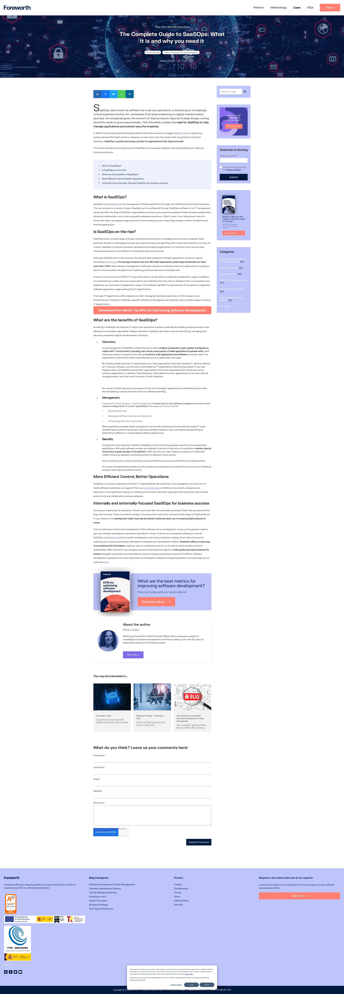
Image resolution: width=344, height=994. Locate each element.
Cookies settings (176, 985)
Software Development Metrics (231, 299)
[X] (15, 972)
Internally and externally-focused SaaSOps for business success (135, 183)
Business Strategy (153, 52)
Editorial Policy (181, 900)
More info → (133, 654)
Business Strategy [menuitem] (98, 904)
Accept (191, 985)
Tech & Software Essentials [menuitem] (103, 892)
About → (8, 964)
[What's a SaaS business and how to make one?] (152, 709)
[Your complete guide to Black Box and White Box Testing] (192, 709)
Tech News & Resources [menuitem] (101, 908)
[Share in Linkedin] (97, 94)
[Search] (245, 91)
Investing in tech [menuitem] (97, 896)
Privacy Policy (189, 974)
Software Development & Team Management (181, 52)
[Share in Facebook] (105, 94)
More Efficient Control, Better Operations (123, 178)
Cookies (178, 884)
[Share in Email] (130, 94)
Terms (177, 896)
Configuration (181, 888)
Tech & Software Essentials (188, 716)
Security (178, 904)
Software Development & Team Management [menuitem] (112, 884)
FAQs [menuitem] (310, 7)
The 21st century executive (172, 27)
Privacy (178, 892)
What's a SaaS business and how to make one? (150, 723)
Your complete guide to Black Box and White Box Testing (191, 726)
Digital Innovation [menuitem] (98, 900)
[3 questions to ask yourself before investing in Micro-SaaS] (112, 709)
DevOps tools (115, 537)
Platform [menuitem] (258, 7)
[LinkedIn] (6, 972)
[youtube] (20, 972)
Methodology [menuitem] (278, 7)
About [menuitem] (330, 7)
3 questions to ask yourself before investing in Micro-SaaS (112, 721)
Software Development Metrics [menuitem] (105, 888)
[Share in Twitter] (114, 94)
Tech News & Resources (232, 290)
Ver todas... (225, 306)
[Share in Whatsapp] (122, 94)
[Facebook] (10, 972)
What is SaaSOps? (112, 166)
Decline (207, 985)
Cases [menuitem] (296, 7)
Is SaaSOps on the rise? (114, 170)
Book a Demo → (299, 896)
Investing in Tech (103, 716)
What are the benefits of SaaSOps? (120, 174)
